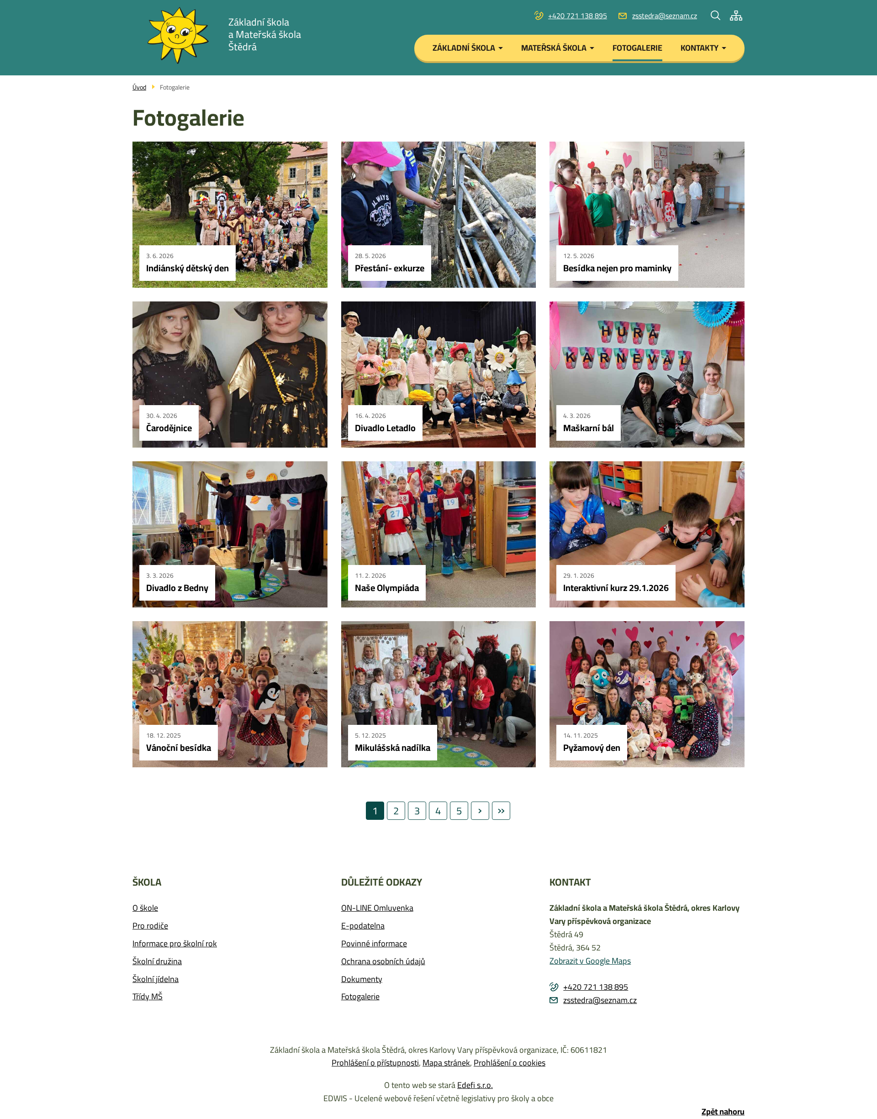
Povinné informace (374, 943)
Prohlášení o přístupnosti (375, 1062)
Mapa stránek (446, 1062)
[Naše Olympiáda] (438, 534)
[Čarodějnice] (230, 374)
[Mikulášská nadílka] (438, 694)
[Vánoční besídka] (230, 694)
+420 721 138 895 (577, 16)
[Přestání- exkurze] (438, 215)
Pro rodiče (150, 926)
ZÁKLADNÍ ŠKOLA (464, 47)
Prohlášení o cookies (509, 1062)
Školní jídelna (155, 979)
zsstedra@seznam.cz (664, 16)
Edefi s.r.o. (475, 1085)
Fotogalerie (360, 996)
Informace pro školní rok (174, 943)
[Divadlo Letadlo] (438, 374)
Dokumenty (361, 979)
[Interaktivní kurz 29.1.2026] (647, 534)
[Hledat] (715, 15)
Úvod (139, 87)
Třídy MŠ (147, 996)
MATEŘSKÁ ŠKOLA (553, 47)
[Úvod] (178, 35)
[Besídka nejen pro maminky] (647, 215)
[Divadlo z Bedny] (230, 534)
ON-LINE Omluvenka (377, 908)
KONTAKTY (700, 47)
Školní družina (157, 961)
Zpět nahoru (723, 1112)
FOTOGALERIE (637, 47)
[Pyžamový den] (647, 694)
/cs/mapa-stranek (736, 15)
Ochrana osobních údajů (383, 961)
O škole (145, 908)
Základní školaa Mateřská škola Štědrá (264, 34)
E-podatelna (363, 926)
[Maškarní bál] (647, 374)
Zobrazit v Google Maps (590, 960)
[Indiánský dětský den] (230, 215)
